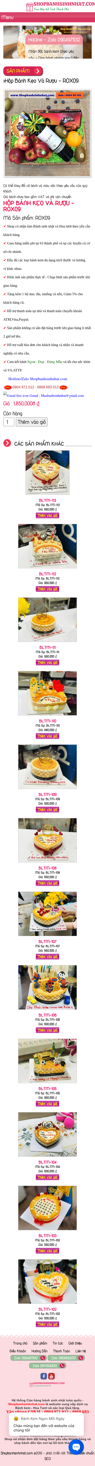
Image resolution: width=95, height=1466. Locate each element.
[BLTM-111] (47, 642)
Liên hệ (81, 1351)
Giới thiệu (75, 1343)
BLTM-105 (48, 1088)
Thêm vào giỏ (32, 422)
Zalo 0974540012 (45, 1365)
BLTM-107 (48, 941)
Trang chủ (20, 1343)
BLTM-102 (48, 1309)
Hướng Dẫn (40, 1351)
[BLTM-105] (47, 1084)
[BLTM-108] (47, 863)
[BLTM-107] (47, 937)
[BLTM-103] (47, 1231)
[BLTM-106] (47, 1010)
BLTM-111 (48, 647)
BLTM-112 (47, 574)
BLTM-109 (48, 794)
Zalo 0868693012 (63, 1358)
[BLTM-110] (47, 716)
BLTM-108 (48, 868)
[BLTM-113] (47, 495)
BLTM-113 (47, 500)
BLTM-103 (48, 1235)
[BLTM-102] (47, 1304)
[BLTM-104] (47, 1157)
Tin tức (58, 1343)
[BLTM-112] (47, 569)
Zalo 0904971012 (26, 1358)
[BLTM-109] (47, 789)
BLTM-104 (48, 1162)
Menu (6, 17)
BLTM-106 (48, 1015)
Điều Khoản (18, 1351)
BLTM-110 (47, 721)
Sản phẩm (40, 1343)
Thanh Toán (61, 1351)
